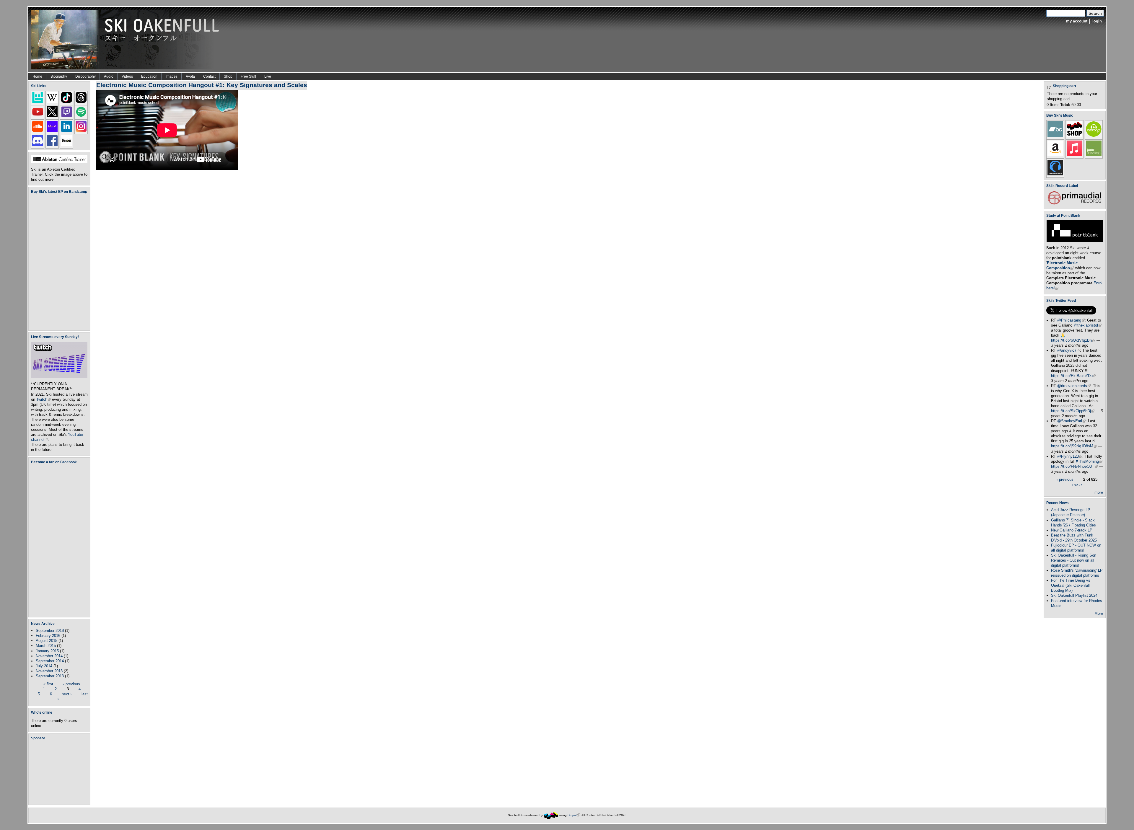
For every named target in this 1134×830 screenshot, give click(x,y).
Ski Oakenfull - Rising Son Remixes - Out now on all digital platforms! (1073, 560)
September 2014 (50, 661)
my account (1076, 21)
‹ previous (71, 684)
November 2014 (49, 656)
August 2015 (46, 640)
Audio (108, 76)
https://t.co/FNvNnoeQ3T (1074, 466)
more (1098, 492)
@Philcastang (1071, 320)
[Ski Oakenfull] (551, 815)
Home (37, 76)
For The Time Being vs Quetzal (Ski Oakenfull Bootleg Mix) (1070, 585)
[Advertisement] (60, 772)
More (1098, 613)
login (1097, 21)
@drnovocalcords (1074, 386)
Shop (228, 76)
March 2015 (46, 645)
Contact (209, 76)
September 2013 (50, 676)
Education (149, 76)
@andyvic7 (1068, 350)
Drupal (574, 815)
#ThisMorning (1089, 461)
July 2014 (44, 666)
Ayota (190, 76)
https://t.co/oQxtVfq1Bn (1073, 340)
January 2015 (47, 651)
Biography (58, 76)
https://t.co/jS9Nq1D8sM (1074, 446)
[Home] (127, 39)
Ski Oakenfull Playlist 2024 (1074, 595)
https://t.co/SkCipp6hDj (1072, 411)
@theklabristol (1087, 325)
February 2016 (48, 635)
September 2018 (50, 630)
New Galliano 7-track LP (1071, 530)
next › (66, 694)
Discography (85, 76)
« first (48, 684)
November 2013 (49, 671)
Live (267, 76)
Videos (127, 76)
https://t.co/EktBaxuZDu (1073, 376)
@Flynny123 (1069, 456)
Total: (1065, 104)
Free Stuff (248, 76)
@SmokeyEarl (1071, 421)
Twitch (43, 399)
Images (171, 76)
